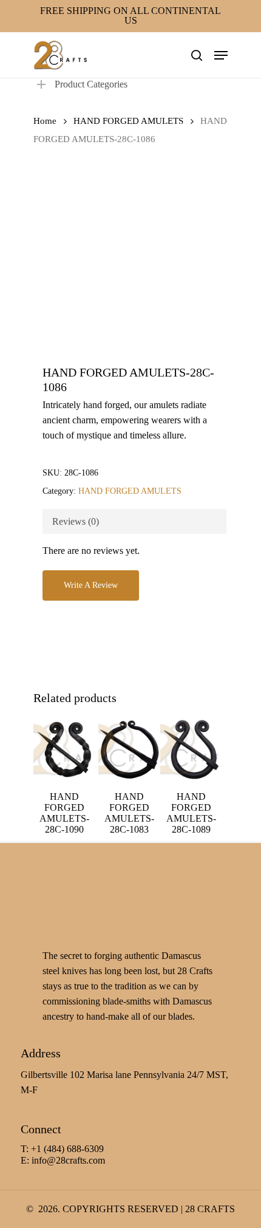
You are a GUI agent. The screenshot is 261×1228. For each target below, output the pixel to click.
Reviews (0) (75, 521)
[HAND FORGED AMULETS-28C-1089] (191, 749)
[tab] (134, 521)
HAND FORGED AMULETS (128, 121)
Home (44, 121)
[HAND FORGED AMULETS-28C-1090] (64, 749)
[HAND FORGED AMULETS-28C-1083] (129, 749)
